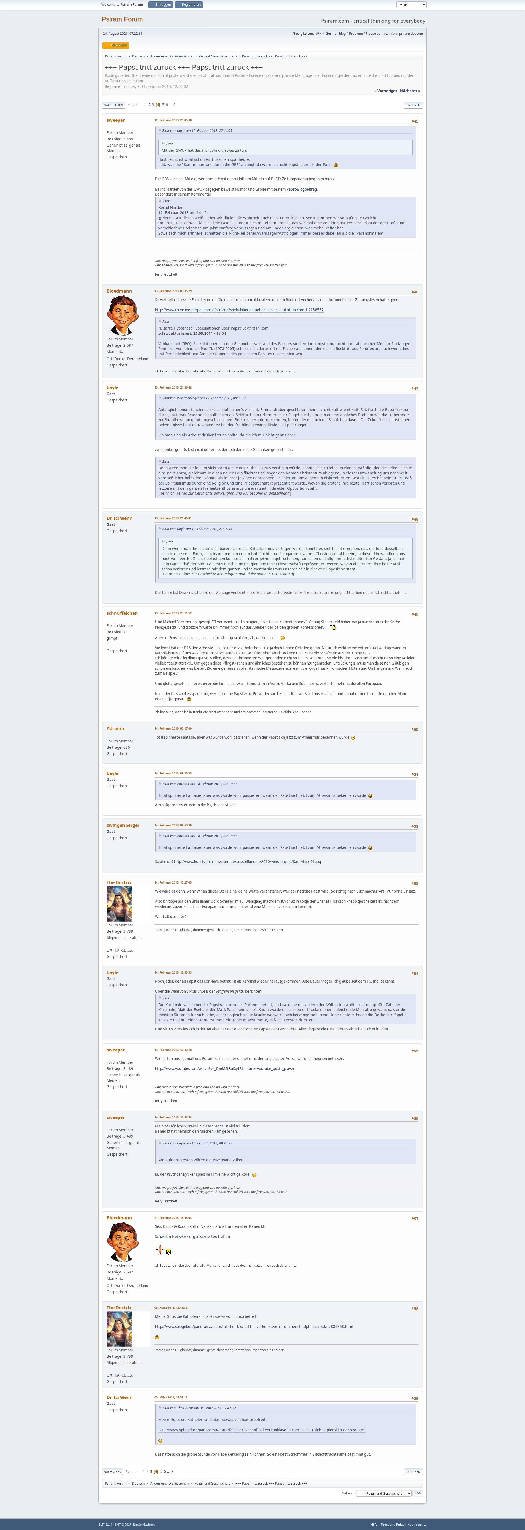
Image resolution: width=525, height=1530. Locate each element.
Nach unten (113, 105)
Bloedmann (119, 291)
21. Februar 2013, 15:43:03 (173, 1218)
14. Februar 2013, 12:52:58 (173, 1117)
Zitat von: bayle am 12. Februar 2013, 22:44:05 (197, 130)
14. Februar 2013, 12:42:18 (173, 1050)
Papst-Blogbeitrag (302, 189)
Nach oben (112, 1472)
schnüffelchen (122, 613)
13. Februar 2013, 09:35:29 (173, 291)
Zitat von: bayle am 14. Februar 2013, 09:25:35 (197, 1143)
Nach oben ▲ (417, 1524)
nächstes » (410, 90)
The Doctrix (119, 882)
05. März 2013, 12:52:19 (170, 1397)
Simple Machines (144, 1524)
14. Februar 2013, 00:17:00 (173, 728)
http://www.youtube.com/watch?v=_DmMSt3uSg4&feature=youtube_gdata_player (225, 1068)
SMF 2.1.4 (105, 1524)
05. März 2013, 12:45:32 (170, 1307)
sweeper (116, 120)
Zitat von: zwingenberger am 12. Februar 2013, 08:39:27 (204, 398)
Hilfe (374, 1524)
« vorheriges (385, 90)
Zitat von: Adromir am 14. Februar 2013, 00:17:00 (199, 784)
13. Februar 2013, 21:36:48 (173, 387)
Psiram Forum (122, 19)
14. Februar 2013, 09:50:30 (173, 825)
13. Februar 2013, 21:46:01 (173, 518)
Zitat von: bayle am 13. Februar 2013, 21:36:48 (197, 528)
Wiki (319, 33)
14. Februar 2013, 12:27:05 (173, 882)
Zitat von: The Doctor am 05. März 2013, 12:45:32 (199, 1408)
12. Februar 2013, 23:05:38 (173, 120)
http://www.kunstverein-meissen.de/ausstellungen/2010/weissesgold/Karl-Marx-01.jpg (247, 861)
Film (217, 1131)
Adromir (116, 728)
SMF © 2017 (123, 1524)
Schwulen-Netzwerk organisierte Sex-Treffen (192, 1236)
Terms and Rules (392, 1524)
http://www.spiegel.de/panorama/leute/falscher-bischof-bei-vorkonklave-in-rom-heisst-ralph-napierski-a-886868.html (254, 1326)
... (171, 104)
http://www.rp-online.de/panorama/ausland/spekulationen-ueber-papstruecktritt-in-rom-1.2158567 (239, 309)
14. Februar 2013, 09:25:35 (173, 773)
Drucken (413, 105)
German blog (336, 33)
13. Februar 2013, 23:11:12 (173, 613)
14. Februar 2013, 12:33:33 (173, 972)
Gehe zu (348, 1493)
